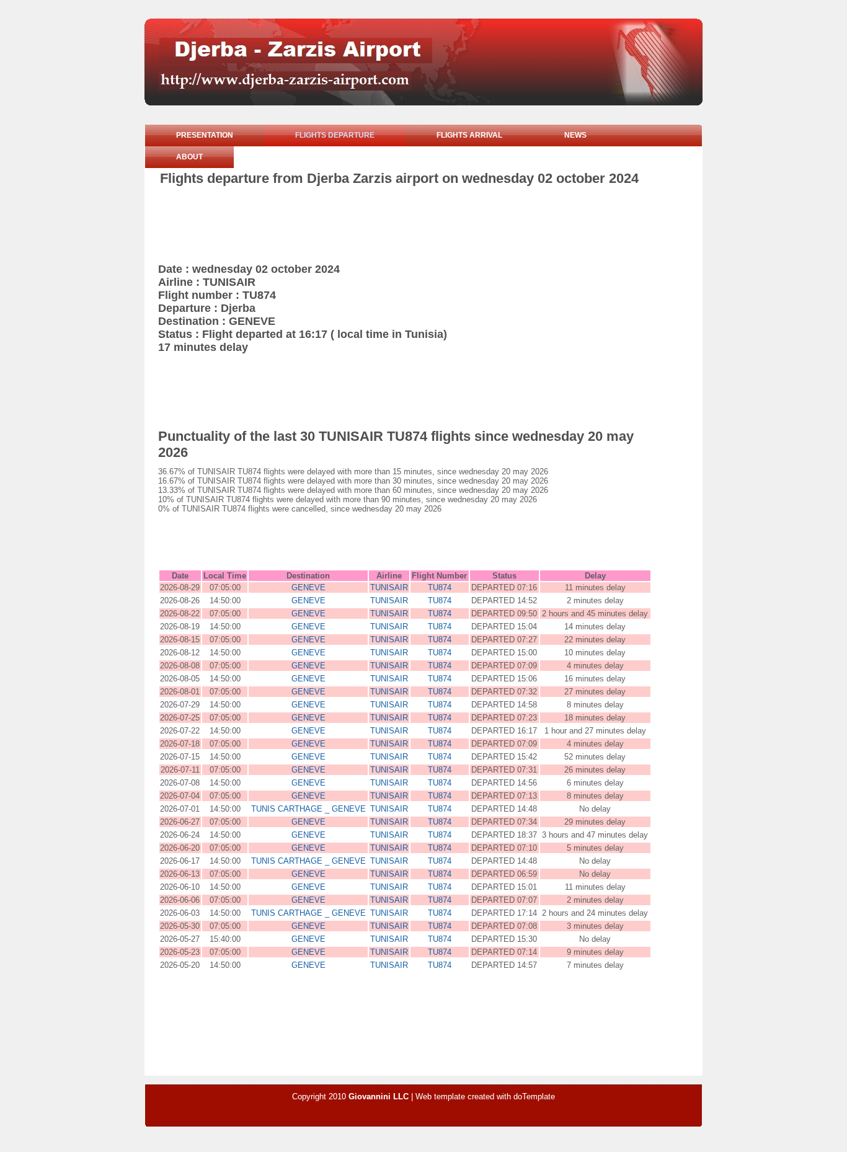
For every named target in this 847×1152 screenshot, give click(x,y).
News (575, 135)
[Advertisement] (385, 221)
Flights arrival (469, 135)
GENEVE (308, 587)
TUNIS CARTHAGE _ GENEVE (308, 808)
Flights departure (335, 135)
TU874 (439, 587)
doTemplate (534, 1096)
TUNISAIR (389, 587)
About (189, 157)
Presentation (204, 135)
